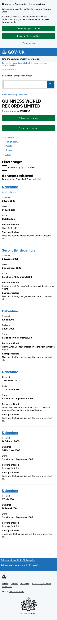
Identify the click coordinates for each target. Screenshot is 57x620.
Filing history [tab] (11, 141)
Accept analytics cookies (28, 28)
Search (50, 84)
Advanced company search (15, 94)
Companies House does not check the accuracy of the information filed (24, 64)
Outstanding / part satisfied (21, 167)
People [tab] (8, 146)
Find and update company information (21, 59)
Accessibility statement (41, 583)
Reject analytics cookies (28, 36)
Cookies (14, 583)
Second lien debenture (18, 250)
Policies (5, 583)
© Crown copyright (28, 613)
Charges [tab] (9, 150)
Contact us (24, 583)
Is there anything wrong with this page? (19, 565)
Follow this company (28, 118)
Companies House (16, 591)
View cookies (28, 43)
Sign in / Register (9, 69)
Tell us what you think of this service (18, 560)
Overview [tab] (9, 137)
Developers (7, 586)
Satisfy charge (9, 192)
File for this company (28, 128)
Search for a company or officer (17, 75)
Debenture (10, 187)
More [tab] (8, 154)
